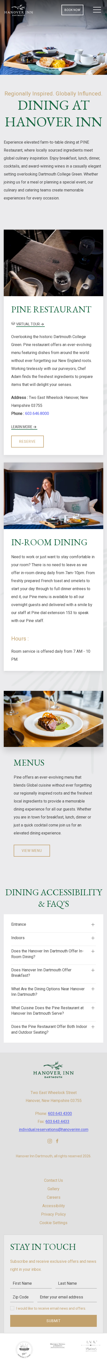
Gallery (53, 1188)
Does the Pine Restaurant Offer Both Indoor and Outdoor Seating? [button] (49, 1029)
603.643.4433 (57, 1121)
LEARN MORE (21, 427)
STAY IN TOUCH (43, 1246)
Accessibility (53, 1205)
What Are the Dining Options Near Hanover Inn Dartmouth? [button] (48, 992)
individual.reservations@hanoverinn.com (53, 1129)
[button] (97, 10)
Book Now (72, 10)
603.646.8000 (37, 413)
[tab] (47, 69)
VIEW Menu (32, 851)
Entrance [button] (18, 924)
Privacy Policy (53, 1214)
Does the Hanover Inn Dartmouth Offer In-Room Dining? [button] (47, 954)
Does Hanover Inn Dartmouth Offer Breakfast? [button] (41, 973)
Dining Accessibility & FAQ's (53, 898)
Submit (54, 1321)
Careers (53, 1197)
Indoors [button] (18, 937)
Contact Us (53, 1180)
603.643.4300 (60, 1113)
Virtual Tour (28, 324)
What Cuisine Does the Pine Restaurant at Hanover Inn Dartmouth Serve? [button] (47, 1010)
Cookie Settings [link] (53, 1222)
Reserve (27, 442)
